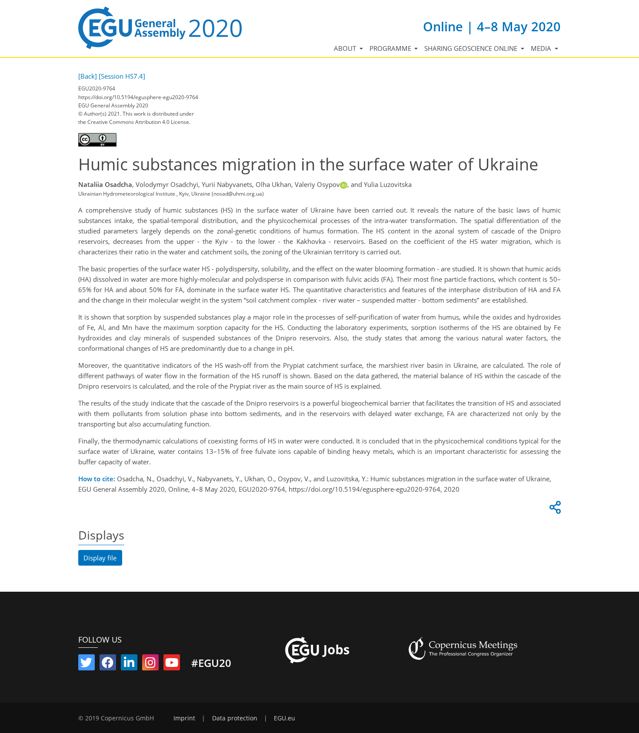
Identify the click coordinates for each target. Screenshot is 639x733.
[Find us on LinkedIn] (129, 664)
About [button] (346, 48)
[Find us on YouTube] (171, 664)
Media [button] (542, 48)
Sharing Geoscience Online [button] (471, 48)
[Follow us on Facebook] (108, 664)
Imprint (184, 718)
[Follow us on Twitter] (86, 664)
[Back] (87, 76)
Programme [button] (391, 48)
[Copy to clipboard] (553, 509)
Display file (99, 557)
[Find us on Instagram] (150, 664)
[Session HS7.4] (122, 76)
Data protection (234, 718)
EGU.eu (284, 718)
